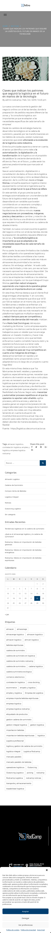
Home (5, 26)
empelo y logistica (27, 688)
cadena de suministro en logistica (20, 656)
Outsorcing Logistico (15, 773)
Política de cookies (12, 930)
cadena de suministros (16, 666)
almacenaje (22, 629)
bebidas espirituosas (14, 645)
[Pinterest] (41, 447)
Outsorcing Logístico (13, 509)
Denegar (25, 918)
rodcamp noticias (33, 778)
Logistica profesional (15, 741)
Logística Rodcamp (32, 751)
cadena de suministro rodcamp (19, 661)
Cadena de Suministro (14, 485)
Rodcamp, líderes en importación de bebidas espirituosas (23, 559)
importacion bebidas (15, 730)
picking (30, 773)
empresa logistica (13, 704)
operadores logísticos (15, 767)
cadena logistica (36, 666)
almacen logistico (13, 640)
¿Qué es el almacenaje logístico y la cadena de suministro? (24, 535)
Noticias (15, 26)
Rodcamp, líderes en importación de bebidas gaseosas (23, 543)
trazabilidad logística (15, 789)
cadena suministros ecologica (19, 672)
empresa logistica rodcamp (18, 709)
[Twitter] (36, 447)
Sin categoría (10, 514)
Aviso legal (41, 930)
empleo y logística (14, 693)
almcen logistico (32, 640)
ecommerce (11, 688)
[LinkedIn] (32, 449)
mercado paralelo (13, 757)
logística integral (13, 751)
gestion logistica (37, 725)
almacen (10, 629)
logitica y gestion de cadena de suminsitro (24, 746)
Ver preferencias (25, 925)
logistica (41, 735)
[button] (47, 870)
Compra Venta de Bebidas (15, 491)
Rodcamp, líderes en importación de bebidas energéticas (23, 551)
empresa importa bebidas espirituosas (22, 698)
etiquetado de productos (17, 714)
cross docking (34, 682)
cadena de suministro (15, 650)
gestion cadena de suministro (18, 719)
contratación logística (11, 447)
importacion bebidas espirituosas (20, 735)
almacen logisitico (15, 444)
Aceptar (25, 911)
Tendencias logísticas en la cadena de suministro (24, 529)
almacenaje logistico (15, 634)
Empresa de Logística (34, 693)
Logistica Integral (12, 497)
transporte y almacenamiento (18, 783)
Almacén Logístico (12, 479)
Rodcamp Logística (14, 778)
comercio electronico (15, 677)
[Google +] (46, 447)
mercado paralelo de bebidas (18, 762)
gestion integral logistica (16, 725)
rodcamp (40, 773)
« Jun (7, 614)
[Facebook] (31, 447)
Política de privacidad (28, 930)
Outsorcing (32, 767)
